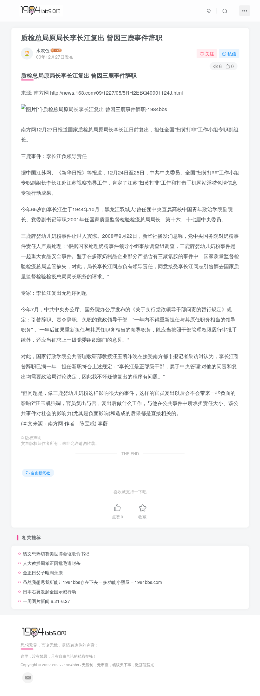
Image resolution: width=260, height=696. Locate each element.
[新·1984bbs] (45, 632)
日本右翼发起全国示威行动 (49, 591)
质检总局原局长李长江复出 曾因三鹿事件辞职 (91, 37)
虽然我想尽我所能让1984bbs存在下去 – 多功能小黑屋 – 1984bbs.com (92, 582)
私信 (231, 53)
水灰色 (42, 50)
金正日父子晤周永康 (43, 572)
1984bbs (71, 664)
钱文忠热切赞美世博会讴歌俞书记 (56, 553)
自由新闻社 (40, 472)
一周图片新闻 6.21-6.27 (46, 601)
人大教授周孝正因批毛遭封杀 (52, 563)
